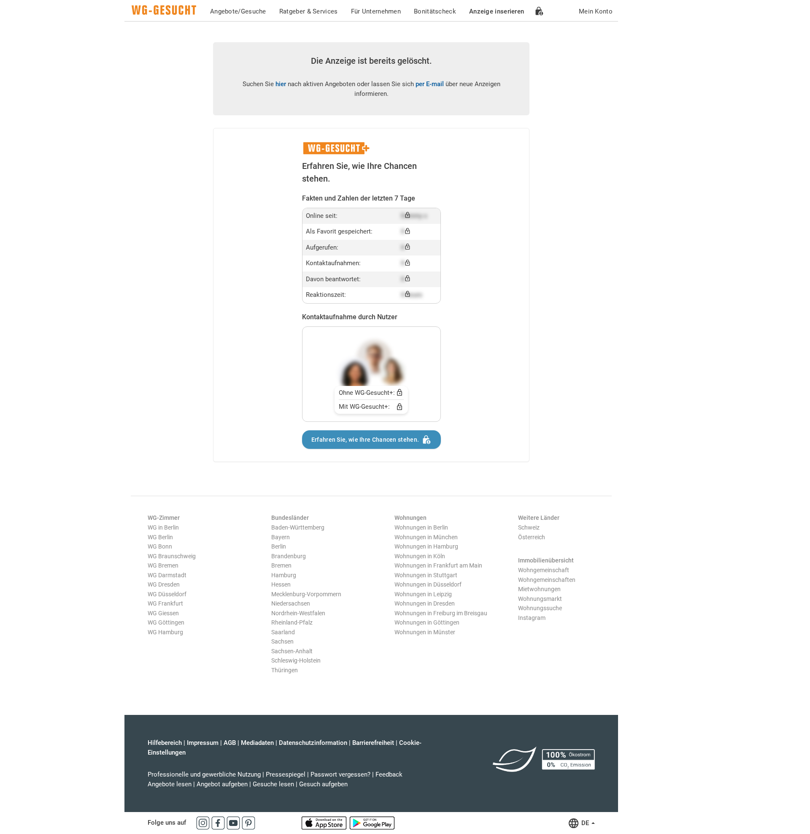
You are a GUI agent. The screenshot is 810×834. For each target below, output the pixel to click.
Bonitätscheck (435, 11)
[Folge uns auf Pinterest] (248, 822)
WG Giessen (163, 613)
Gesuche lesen (273, 784)
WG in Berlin (163, 527)
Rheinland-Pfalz (292, 622)
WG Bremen (163, 565)
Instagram (531, 617)
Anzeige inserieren (496, 11)
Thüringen (284, 670)
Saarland (283, 632)
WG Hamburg (165, 632)
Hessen (281, 584)
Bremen (281, 565)
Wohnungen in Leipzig (423, 594)
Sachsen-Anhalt (292, 651)
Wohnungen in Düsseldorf (428, 584)
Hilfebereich (165, 743)
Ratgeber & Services (308, 11)
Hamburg (283, 575)
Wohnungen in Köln (419, 556)
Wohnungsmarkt (540, 598)
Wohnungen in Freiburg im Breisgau (440, 613)
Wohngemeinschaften (546, 579)
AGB (230, 743)
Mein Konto (596, 11)
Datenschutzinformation (313, 743)
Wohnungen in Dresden (424, 603)
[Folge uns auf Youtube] (234, 822)
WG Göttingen (166, 622)
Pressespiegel (285, 774)
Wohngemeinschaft (543, 570)
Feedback (388, 774)
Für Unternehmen (376, 11)
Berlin (278, 546)
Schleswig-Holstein (296, 660)
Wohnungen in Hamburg (426, 546)
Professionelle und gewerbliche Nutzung (204, 774)
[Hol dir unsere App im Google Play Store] (372, 822)
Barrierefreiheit (373, 743)
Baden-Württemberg (297, 527)
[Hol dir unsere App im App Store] (325, 822)
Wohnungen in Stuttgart (425, 575)
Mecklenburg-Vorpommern (306, 594)
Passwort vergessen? (340, 774)
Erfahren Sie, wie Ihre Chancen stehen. (365, 439)
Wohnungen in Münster (424, 632)
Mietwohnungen (539, 589)
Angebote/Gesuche (238, 11)
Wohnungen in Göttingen (426, 622)
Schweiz (529, 527)
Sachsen (282, 641)
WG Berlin (160, 537)
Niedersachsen (290, 603)
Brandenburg (288, 556)
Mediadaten (257, 743)
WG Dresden (164, 584)
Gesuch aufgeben (323, 784)
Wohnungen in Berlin (421, 527)
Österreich (531, 537)
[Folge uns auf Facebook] (219, 822)
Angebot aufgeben (222, 784)
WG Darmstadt (167, 575)
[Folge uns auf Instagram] (203, 822)
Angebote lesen (170, 784)
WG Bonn (160, 546)
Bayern (280, 537)
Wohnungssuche (540, 608)
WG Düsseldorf (167, 594)
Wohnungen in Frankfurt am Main (438, 565)
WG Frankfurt (165, 603)
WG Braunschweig (172, 556)
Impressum (203, 743)
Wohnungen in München (426, 537)
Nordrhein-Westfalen (298, 613)
